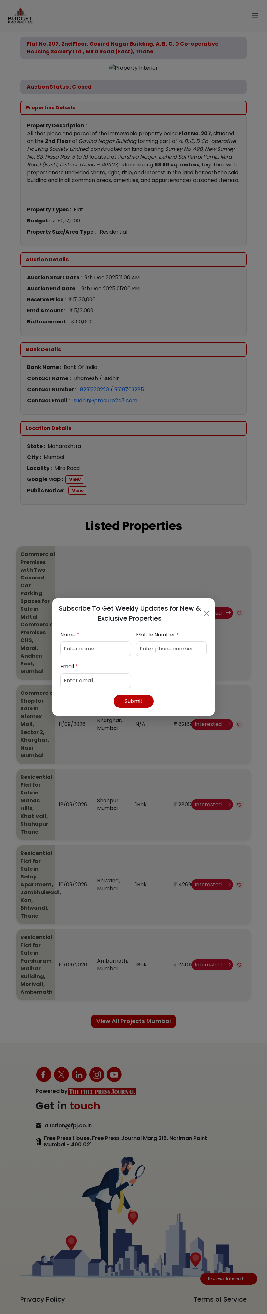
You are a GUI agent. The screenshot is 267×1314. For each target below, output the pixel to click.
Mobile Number (157, 634)
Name (69, 634)
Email (69, 666)
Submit (134, 701)
